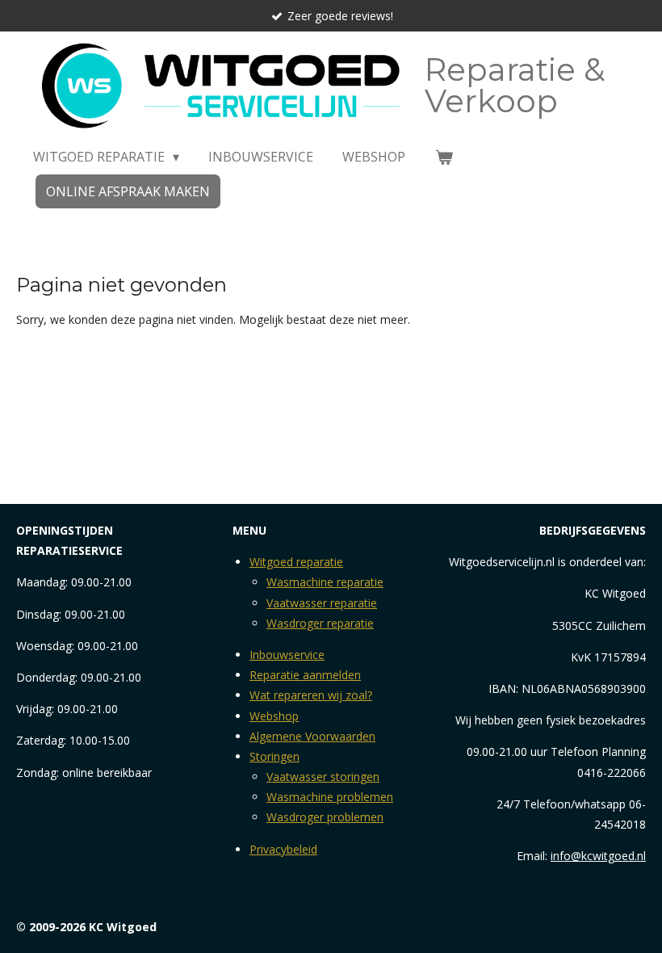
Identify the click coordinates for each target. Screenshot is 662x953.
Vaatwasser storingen (322, 776)
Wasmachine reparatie (324, 582)
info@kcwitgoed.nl (598, 855)
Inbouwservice (287, 654)
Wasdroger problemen (324, 817)
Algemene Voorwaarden (312, 736)
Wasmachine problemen (329, 796)
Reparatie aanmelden (305, 674)
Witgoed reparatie (296, 561)
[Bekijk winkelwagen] (443, 157)
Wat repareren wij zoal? (310, 695)
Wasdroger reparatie (320, 623)
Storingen (274, 756)
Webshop (274, 716)
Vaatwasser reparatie (321, 603)
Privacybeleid (283, 849)
